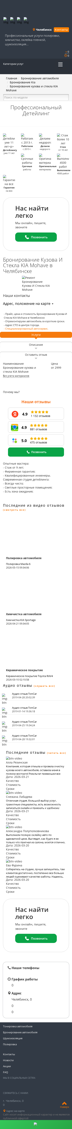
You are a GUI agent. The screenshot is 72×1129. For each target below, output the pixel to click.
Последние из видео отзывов (33, 505)
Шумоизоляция (12, 1038)
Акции (7, 1066)
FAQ (5, 1072)
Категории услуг (13, 64)
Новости (8, 1060)
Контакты (61, 30)
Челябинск (43, 30)
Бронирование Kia (22, 82)
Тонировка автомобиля (17, 1026)
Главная (11, 78)
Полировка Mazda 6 (18, 564)
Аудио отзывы (17, 685)
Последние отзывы (26, 752)
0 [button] (68, 51)
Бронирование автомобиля (40, 78)
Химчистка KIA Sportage (21, 620)
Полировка (10, 1044)
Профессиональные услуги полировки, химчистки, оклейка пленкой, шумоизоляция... (32, 39)
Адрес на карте (15, 1111)
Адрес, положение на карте (27, 303)
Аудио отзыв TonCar (24, 694)
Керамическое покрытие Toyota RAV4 (29, 676)
